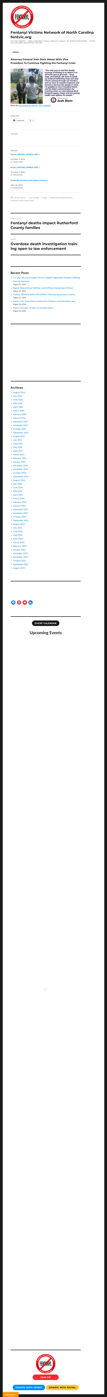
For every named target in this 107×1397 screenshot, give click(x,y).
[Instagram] (19, 602)
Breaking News (65, 198)
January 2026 (19, 418)
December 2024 (20, 466)
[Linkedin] (30, 602)
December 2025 (20, 422)
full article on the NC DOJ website (34, 106)
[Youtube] (25, 602)
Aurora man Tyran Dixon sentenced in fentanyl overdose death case (44, 301)
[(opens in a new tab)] (27, 331)
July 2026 (17, 396)
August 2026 (19, 392)
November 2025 (20, 425)
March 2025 (18, 455)
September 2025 (20, 433)
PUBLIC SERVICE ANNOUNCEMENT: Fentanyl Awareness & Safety (44, 295)
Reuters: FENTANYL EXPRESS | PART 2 (25, 155)
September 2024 (20, 477)
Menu (16, 52)
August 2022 (19, 568)
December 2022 (20, 553)
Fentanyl (14, 200)
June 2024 (18, 488)
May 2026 (17, 403)
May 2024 (17, 491)
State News (29, 200)
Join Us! (45, 1377)
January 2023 (19, 550)
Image (44, 198)
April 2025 (18, 451)
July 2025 (17, 440)
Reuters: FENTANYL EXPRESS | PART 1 (25, 167)
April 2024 (18, 495)
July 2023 (17, 528)
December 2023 (20, 509)
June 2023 (18, 531)
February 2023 (19, 546)
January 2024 (19, 506)
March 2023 (18, 542)
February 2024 (19, 502)
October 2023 (19, 517)
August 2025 (19, 436)
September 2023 (20, 520)
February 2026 (19, 414)
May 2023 (17, 535)
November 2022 (20, 557)
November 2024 (20, 469)
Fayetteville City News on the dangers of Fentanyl (29, 180)
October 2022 (19, 561)
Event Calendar (46, 623)
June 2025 (18, 444)
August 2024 (19, 480)
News (21, 200)
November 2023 (20, 513)
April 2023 (18, 539)
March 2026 (18, 411)
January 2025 (19, 462)
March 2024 (18, 499)
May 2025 (17, 447)
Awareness (53, 198)
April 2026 (18, 407)
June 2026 (18, 400)
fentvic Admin (20, 198)
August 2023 (19, 524)
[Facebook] (13, 602)
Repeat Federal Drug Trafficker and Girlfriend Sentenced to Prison (43, 288)
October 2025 (19, 429)
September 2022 (20, 564)
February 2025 (19, 458)
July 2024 (17, 484)
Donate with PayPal (62, 1387)
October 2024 (19, 473)
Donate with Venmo (28, 1387)
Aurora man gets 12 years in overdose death (33, 308)
